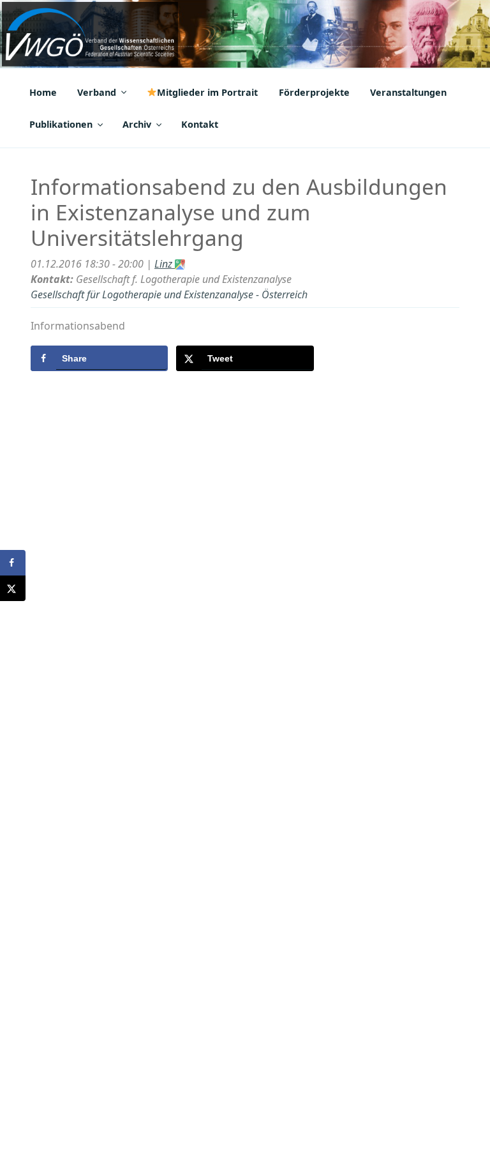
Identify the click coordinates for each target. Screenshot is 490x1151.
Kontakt (199, 124)
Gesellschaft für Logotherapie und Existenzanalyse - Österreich (169, 294)
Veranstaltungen (408, 92)
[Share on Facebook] (13, 563)
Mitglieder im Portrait (207, 92)
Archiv (136, 124)
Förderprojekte (314, 92)
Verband (96, 92)
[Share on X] (13, 588)
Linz (164, 264)
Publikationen (61, 124)
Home (43, 92)
